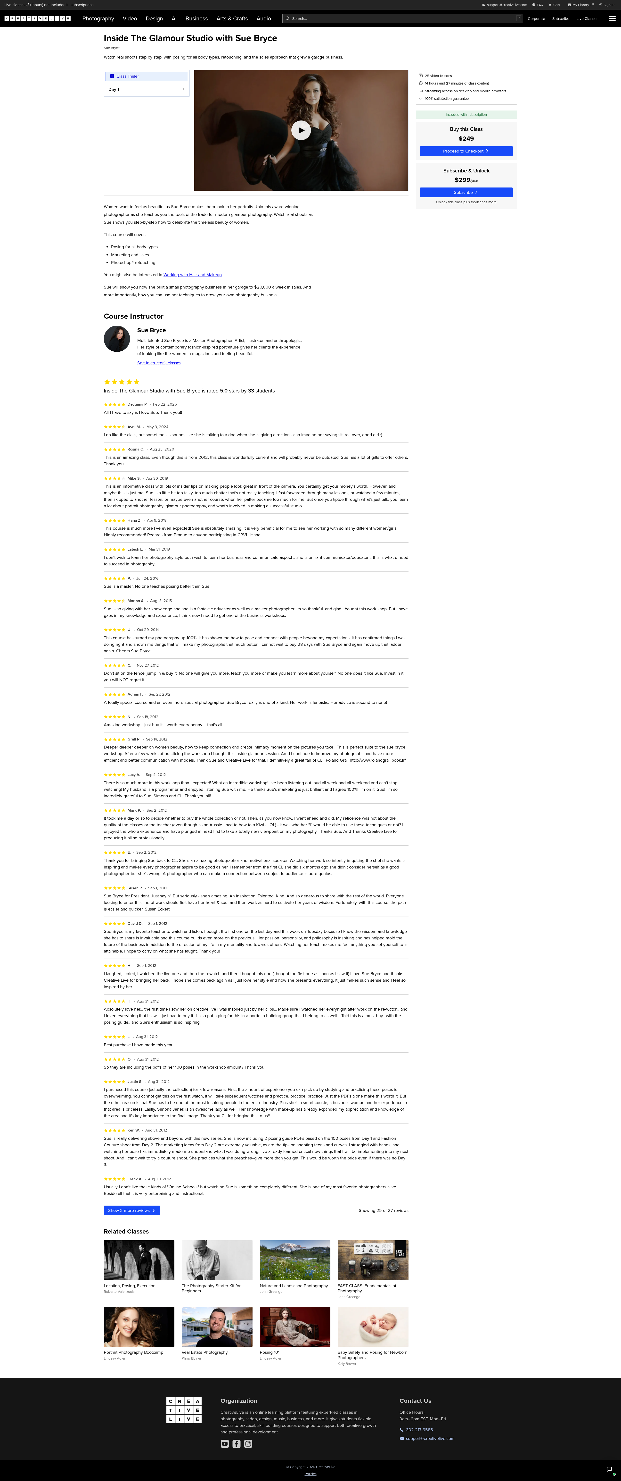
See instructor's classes (159, 363)
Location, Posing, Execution (129, 1286)
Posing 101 (269, 1352)
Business (197, 18)
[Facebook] (236, 1443)
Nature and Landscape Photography (294, 1286)
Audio (264, 18)
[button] (609, 1469)
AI (174, 18)
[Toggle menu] (612, 18)
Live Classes (587, 18)
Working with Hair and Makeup (192, 275)
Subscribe (560, 18)
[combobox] (403, 18)
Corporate (536, 18)
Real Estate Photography (205, 1352)
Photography (98, 18)
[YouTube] (225, 1443)
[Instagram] (248, 1443)
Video (130, 18)
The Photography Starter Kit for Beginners (211, 1288)
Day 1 (113, 89)
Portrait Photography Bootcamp (133, 1352)
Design (154, 18)
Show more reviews (129, 1210)
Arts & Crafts (232, 18)
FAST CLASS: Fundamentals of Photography (367, 1288)
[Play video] (301, 130)
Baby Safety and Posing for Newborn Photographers (373, 1355)
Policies (311, 1473)
